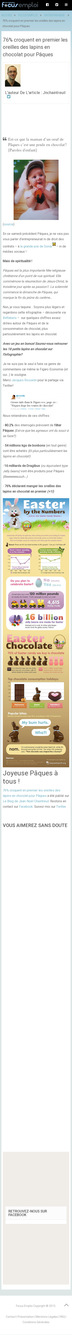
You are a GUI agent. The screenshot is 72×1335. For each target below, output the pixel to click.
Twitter (61, 807)
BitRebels (10, 318)
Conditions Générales (36, 1322)
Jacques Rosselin (24, 380)
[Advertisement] (36, 991)
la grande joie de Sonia (36, 246)
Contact (11, 1316)
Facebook (26, 807)
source (8, 224)
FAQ (62, 1316)
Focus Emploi (24, 1305)
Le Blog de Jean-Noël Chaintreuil (26, 801)
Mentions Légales (47, 1316)
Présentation (26, 1316)
